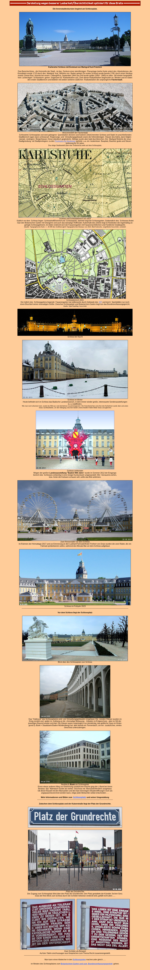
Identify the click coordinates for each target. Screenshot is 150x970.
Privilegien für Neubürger (65, 141)
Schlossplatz (79, 797)
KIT (100, 302)
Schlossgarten (79, 960)
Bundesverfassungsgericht (100, 964)
